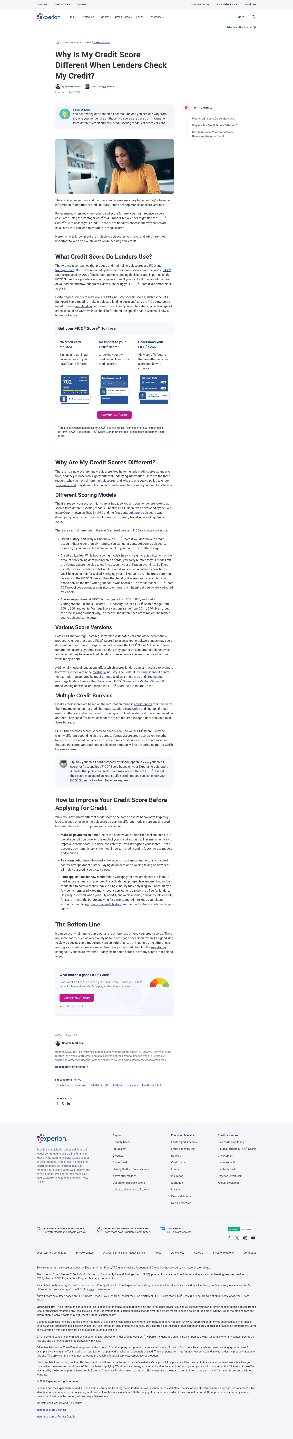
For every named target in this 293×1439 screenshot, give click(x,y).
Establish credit (227, 1169)
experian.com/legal (198, 1267)
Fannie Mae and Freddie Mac (143, 676)
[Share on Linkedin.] (69, 1103)
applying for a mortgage (113, 899)
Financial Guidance (227, 4)
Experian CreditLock (230, 1176)
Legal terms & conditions (51, 1252)
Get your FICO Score (114, 415)
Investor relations (223, 1252)
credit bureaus (100, 708)
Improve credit (80, 1085)
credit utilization (152, 555)
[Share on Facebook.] (58, 1103)
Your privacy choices (179, 1232)
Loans (139, 17)
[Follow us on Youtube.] (253, 1238)
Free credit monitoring (231, 1142)
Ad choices (177, 1252)
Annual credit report (229, 1182)
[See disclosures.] (105, 218)
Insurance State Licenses (51, 1409)
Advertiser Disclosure (239, 27)
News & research (181, 1203)
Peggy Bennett (107, 86)
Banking (176, 1155)
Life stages (133, 1085)
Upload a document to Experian (131, 1189)
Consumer (42, 4)
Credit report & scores (76, 42)
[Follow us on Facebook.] (229, 1238)
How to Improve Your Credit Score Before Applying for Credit (212, 134)
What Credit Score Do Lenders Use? (214, 118)
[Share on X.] (63, 1103)
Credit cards (178, 1162)
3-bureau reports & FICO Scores (237, 1148)
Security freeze (121, 1142)
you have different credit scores (94, 480)
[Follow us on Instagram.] (245, 1238)
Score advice (101, 42)
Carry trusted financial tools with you (65, 1232)
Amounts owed (92, 860)
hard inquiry (68, 881)
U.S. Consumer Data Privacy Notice (124, 1252)
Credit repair (118, 1085)
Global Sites (250, 4)
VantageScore (130, 512)
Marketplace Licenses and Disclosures (59, 1403)
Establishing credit (99, 1085)
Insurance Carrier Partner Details (56, 1416)
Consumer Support (200, 4)
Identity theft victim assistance (131, 1169)
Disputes (118, 1155)
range (114, 599)
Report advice (63, 1085)
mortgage (99, 672)
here (91, 1289)
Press (158, 1252)
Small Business (62, 4)
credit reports (143, 704)
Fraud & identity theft (151, 1085)
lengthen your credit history (103, 904)
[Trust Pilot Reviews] (241, 1229)
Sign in (240, 17)
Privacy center (84, 1252)
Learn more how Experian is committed (126, 1232)
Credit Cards (122, 17)
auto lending (83, 306)
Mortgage (177, 1182)
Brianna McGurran (73, 86)
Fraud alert (119, 1148)
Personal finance (181, 1196)
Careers (198, 1252)
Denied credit (120, 1162)
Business (81, 4)
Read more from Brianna (70, 1066)
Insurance (156, 17)
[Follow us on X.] (237, 1238)
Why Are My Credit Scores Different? (214, 125)
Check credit (225, 1155)
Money (105, 17)
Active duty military (124, 1176)
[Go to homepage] (57, 42)
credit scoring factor (138, 848)
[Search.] (253, 17)
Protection (88, 17)
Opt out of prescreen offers (129, 1182)
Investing (176, 1189)
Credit (72, 17)
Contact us (249, 1252)
